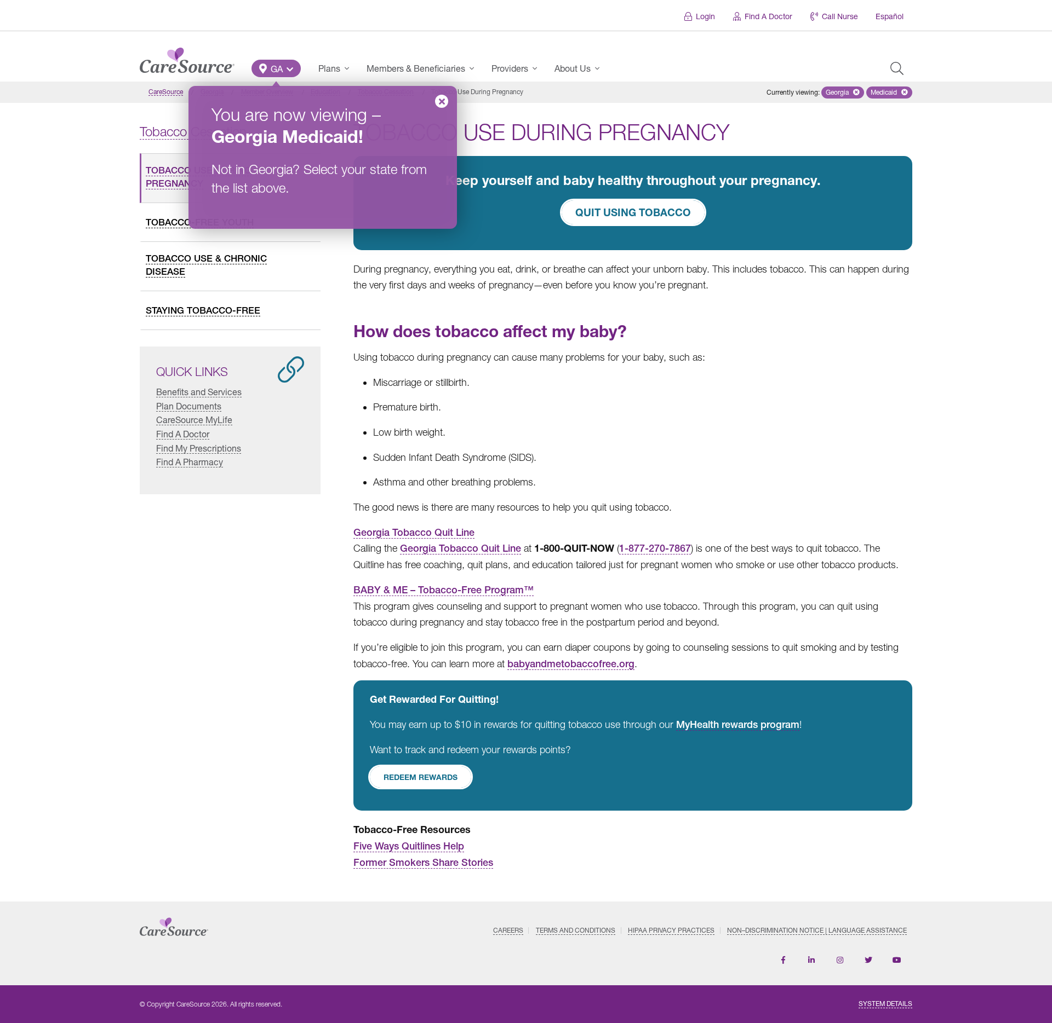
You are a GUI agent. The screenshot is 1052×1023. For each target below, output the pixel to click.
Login (705, 16)
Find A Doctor (768, 16)
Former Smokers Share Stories (423, 862)
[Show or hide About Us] (600, 68)
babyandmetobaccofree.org (570, 663)
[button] (276, 68)
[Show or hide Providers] (538, 68)
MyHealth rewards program (737, 724)
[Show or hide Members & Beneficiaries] (475, 68)
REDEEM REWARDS (421, 777)
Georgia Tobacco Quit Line (413, 532)
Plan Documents (188, 406)
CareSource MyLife (194, 419)
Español (890, 16)
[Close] (441, 101)
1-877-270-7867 (655, 548)
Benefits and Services (199, 391)
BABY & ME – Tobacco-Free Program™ (443, 590)
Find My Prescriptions (198, 448)
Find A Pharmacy (189, 461)
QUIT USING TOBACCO (633, 212)
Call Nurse (840, 16)
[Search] (897, 68)
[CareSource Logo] (187, 57)
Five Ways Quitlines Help (408, 846)
